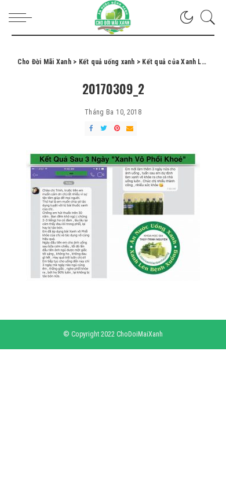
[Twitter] (103, 128)
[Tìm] (205, 17)
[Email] (129, 128)
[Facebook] (91, 128)
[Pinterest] (117, 128)
